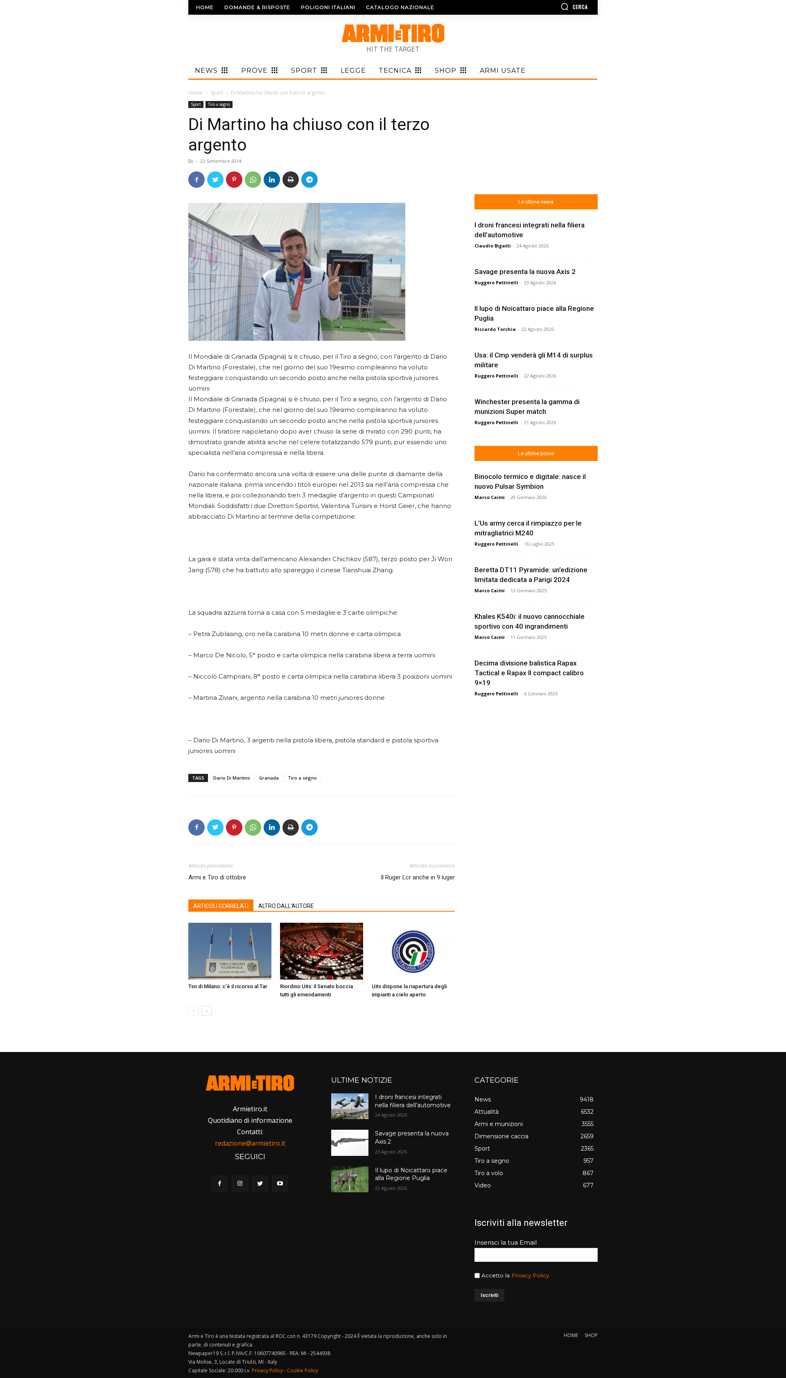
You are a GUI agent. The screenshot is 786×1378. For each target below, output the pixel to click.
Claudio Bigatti (492, 246)
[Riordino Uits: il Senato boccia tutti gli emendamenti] (321, 951)
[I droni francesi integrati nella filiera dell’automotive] (349, 1106)
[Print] (290, 179)
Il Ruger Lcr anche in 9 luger (418, 877)
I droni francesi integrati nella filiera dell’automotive (413, 1101)
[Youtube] (280, 1183)
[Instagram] (240, 1183)
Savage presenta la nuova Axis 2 (525, 272)
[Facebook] (196, 179)
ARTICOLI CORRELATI (220, 906)
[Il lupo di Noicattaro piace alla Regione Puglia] (349, 1179)
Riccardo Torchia (495, 329)
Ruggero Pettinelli (496, 282)
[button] (550, 6)
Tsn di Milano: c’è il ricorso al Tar (227, 986)
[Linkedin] (272, 179)
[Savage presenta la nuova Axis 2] (349, 1142)
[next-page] (206, 1011)
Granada (269, 778)
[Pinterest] (234, 179)
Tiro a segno (219, 104)
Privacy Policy (530, 1275)
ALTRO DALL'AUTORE (286, 906)
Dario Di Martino (231, 778)
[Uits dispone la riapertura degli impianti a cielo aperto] (413, 951)
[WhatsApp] (253, 179)
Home (195, 92)
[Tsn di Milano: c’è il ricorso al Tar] (229, 951)
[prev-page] (193, 1011)
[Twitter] (215, 179)
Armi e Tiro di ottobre (217, 877)
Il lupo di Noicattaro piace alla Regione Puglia (411, 1174)
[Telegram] (309, 179)
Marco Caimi (489, 497)
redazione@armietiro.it (250, 1143)
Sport (216, 92)
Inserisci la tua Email (505, 1242)
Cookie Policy (302, 1370)
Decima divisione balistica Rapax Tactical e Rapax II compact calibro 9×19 (529, 673)
